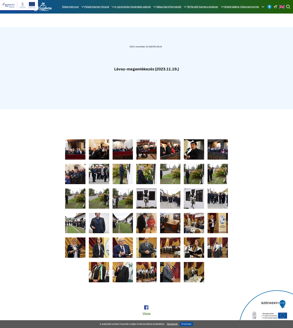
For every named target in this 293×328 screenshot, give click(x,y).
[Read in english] (282, 6)
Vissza (146, 313)
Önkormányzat (70, 6)
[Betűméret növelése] (275, 6)
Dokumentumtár (249, 6)
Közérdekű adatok (140, 6)
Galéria (235, 6)
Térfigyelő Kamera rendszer (202, 6)
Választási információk (168, 6)
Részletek (172, 324)
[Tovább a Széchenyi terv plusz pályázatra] (19, 6)
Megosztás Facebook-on (146, 307)
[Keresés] (288, 6)
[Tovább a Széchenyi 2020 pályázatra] (265, 308)
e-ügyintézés (122, 6)
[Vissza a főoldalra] (44, 7)
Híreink (227, 6)
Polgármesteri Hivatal (96, 6)
